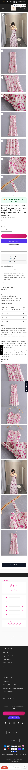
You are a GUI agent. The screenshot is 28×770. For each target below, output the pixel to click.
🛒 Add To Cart (14, 564)
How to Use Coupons (9, 698)
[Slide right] (17, 195)
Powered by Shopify (13, 754)
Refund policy (23, 754)
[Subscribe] (14, 713)
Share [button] (4, 283)
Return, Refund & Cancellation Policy (13, 688)
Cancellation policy (14, 761)
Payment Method (8, 656)
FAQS (4, 695)
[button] (3, 8)
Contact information (11, 759)
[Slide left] (10, 195)
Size (2, 220)
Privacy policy (6, 756)
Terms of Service (8, 662)
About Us (5, 652)
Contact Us (6, 681)
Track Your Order (8, 691)
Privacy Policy (7, 659)
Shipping (3, 217)
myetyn (7, 754)
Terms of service (14, 756)
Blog (4, 666)
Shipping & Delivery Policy (10, 685)
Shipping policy (23, 756)
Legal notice (20, 759)
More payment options (14, 244)
